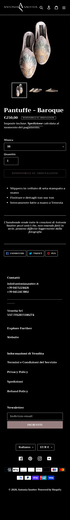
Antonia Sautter (27, 490)
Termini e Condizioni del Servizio (32, 362)
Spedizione (35, 123)
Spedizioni (15, 381)
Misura (8, 140)
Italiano (24, 447)
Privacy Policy (17, 372)
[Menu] (64, 7)
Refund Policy (17, 391)
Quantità (9, 154)
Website (13, 337)
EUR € (44, 447)
